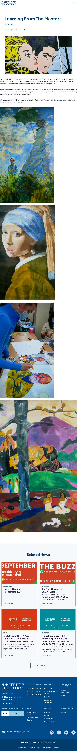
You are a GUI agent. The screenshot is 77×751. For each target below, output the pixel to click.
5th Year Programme (34, 691)
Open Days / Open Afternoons (50, 692)
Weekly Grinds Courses (32, 713)
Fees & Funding (49, 697)
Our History (48, 712)
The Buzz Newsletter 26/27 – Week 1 (52, 590)
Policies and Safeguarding (49, 701)
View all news (38, 665)
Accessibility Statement (51, 748)
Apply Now (48, 688)
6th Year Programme (34, 695)
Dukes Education (50, 722)
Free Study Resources (65, 691)
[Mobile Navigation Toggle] (74, 3)
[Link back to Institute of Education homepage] (8, 3)
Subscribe (16, 713)
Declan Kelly (39, 100)
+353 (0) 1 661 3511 (9, 703)
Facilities (47, 715)
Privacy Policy (22, 748)
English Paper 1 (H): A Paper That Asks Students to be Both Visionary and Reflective (18, 638)
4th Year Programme (34, 688)
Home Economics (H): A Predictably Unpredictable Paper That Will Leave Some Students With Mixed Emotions (57, 640)
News (63, 695)
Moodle (64, 712)
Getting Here (49, 719)
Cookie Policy (35, 748)
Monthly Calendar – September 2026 (12, 590)
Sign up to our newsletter (12, 708)
